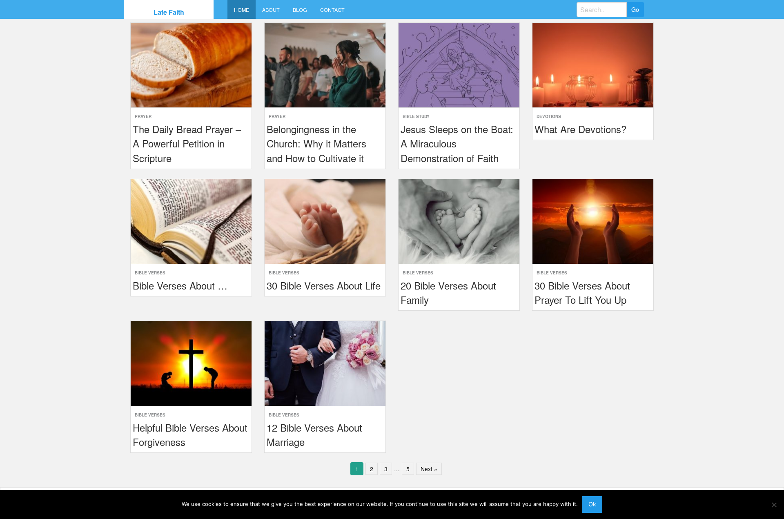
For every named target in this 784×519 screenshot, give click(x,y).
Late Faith (169, 12)
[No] (774, 505)
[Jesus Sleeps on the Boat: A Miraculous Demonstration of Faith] (459, 64)
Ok (592, 504)
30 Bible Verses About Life (324, 285)
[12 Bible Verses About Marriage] (325, 362)
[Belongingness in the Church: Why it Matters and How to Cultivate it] (325, 64)
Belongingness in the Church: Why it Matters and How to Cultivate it (316, 143)
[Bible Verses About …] (191, 220)
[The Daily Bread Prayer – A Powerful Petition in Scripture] (191, 64)
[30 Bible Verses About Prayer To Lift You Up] (592, 220)
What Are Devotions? (580, 129)
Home (241, 9)
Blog (300, 9)
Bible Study (416, 116)
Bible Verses (150, 273)
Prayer (143, 116)
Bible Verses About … (180, 285)
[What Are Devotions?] (592, 64)
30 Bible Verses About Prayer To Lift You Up (582, 292)
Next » (429, 469)
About (271, 9)
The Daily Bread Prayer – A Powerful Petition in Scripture (187, 143)
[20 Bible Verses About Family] (459, 220)
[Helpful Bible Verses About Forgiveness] (191, 362)
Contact (332, 9)
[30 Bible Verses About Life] (325, 220)
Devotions (549, 116)
